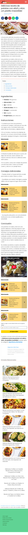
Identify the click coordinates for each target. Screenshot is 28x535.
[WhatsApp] (13, 18)
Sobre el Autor (6, 521)
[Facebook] (2, 18)
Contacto (5, 523)
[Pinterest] (9, 18)
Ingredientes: (8, 84)
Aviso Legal (5, 516)
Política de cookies (7, 518)
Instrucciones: (8, 86)
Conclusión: (8, 90)
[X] (6, 18)
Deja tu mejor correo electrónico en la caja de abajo (13, 324)
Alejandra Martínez (8, 13)
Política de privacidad (8, 519)
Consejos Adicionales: (10, 88)
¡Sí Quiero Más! (14, 331)
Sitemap (5, 525)
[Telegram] (16, 18)
